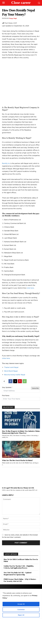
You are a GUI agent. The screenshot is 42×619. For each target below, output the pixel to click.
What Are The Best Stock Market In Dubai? (17, 460)
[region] (21, 604)
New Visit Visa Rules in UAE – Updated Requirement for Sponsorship (17, 574)
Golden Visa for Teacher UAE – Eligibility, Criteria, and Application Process (19, 567)
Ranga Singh (13, 18)
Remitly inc (6, 163)
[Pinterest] (20, 381)
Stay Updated (6, 387)
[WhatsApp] (25, 381)
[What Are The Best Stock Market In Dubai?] (21, 449)
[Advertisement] (21, 82)
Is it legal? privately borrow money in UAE (18, 488)
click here (30, 288)
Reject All (21, 615)
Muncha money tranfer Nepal (14, 375)
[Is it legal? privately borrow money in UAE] (21, 476)
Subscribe (35, 388)
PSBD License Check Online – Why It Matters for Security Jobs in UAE (20, 580)
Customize (21, 609)
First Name (5, 395)
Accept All (21, 604)
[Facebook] (10, 381)
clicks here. (6, 358)
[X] (15, 381)
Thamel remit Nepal (11, 367)
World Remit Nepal (11, 371)
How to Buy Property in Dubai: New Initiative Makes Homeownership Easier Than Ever (21, 432)
